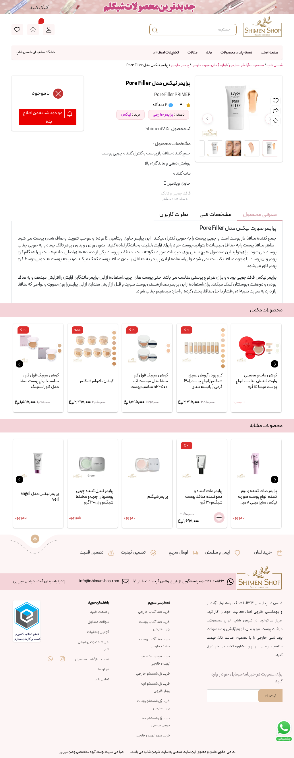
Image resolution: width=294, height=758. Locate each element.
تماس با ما (102, 679)
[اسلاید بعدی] (274, 363)
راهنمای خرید (99, 612)
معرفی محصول (260, 214)
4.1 (182, 105)
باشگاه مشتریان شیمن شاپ (35, 52)
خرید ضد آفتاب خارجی (154, 612)
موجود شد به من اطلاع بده (43, 117)
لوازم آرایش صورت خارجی (209, 65)
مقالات (192, 52)
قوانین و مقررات (98, 632)
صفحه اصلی (269, 52)
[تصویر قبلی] (207, 119)
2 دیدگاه (160, 105)
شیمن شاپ (274, 65)
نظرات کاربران (173, 214)
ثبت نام (270, 696)
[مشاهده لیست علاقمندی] (17, 29)
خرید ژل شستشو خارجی (153, 674)
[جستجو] (155, 29)
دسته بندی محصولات (236, 52)
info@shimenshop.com (99, 581)
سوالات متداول (98, 622)
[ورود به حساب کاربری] (49, 29)
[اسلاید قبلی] (19, 363)
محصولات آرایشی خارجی (246, 65)
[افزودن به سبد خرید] (219, 517)
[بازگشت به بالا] (35, 539)
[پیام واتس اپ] (50, 655)
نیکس (126, 114)
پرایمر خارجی (180, 65)
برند (209, 52)
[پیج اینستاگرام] (62, 655)
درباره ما (103, 669)
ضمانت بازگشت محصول (92, 659)
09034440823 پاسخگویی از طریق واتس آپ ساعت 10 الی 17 (178, 581)
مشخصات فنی (215, 214)
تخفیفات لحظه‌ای (166, 52)
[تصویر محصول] (270, 148)
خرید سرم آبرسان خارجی (153, 735)
